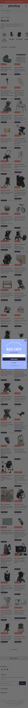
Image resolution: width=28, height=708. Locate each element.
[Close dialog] (25, 340)
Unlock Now (14, 359)
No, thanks (14, 362)
